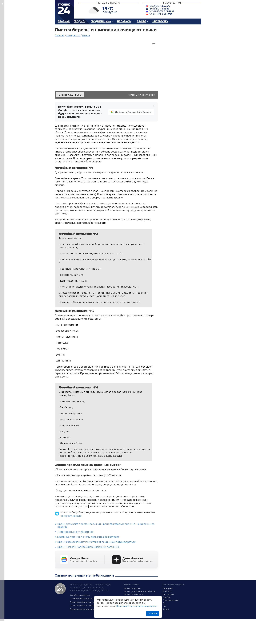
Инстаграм (168, 594)
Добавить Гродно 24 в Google (133, 112)
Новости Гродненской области (139, 591)
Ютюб (166, 609)
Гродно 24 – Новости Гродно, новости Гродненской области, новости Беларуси (64, 9)
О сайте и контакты (80, 595)
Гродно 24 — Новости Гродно (60, 588)
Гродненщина (101, 21)
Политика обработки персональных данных (92, 602)
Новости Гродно (132, 588)
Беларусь (124, 21)
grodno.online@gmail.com (96, 590)
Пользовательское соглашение (86, 598)
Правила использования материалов (89, 609)
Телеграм (167, 588)
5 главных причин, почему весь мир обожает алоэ (88, 536)
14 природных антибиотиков (75, 531)
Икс (165, 606)
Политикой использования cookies (136, 606)
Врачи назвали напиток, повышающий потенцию (88, 547)
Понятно (152, 613)
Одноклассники (171, 600)
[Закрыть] (154, 105)
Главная (64, 21)
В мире (141, 21)
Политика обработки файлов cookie (88, 605)
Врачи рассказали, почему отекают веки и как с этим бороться (96, 542)
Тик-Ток (166, 597)
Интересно (160, 21)
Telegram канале (71, 515)
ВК (164, 603)
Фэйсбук (167, 591)
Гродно (79, 21)
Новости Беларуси (133, 594)
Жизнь (86, 35)
